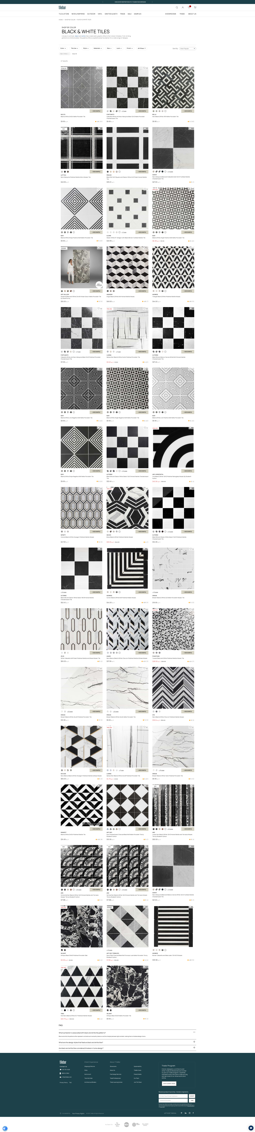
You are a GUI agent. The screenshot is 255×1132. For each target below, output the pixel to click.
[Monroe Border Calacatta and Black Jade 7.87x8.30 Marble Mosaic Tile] (162, 291)
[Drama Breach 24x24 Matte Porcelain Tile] (108, 711)
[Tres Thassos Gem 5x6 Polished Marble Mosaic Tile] (62, 1010)
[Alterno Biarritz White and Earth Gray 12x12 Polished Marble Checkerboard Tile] (153, 531)
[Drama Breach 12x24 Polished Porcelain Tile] (65, 711)
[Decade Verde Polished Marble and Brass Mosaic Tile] (71, 770)
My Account (87, 1074)
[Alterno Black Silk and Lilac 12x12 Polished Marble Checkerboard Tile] (159, 531)
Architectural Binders (90, 1082)
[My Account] (183, 7)
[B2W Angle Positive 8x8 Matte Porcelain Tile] (62, 232)
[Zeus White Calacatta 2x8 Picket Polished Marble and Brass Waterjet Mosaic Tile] (65, 653)
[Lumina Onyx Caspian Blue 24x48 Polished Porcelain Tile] (108, 770)
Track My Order (88, 1078)
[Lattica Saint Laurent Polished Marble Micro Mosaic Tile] (68, 172)
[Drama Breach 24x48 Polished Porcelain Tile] (62, 711)
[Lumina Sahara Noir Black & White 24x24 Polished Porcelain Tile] (114, 352)
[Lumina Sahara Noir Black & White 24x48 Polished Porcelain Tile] (117, 770)
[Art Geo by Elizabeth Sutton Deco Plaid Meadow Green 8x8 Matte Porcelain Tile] (114, 829)
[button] (65, 1113)
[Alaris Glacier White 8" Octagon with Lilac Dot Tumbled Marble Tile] (108, 232)
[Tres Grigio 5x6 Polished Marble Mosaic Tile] (68, 1010)
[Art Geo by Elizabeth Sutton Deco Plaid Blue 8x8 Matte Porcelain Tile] (108, 829)
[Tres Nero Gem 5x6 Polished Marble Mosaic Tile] (65, 1010)
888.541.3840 (65, 1073)
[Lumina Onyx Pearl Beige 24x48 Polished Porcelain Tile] (114, 770)
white (83, 36)
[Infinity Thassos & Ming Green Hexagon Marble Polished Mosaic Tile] (65, 531)
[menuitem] (65, 13)
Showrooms (113, 1066)
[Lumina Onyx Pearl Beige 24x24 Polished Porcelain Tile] (111, 352)
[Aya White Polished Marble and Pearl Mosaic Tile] (159, 711)
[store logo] (62, 7)
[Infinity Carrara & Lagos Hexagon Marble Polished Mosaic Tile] (62, 531)
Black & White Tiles (84, 19)
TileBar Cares (137, 1070)
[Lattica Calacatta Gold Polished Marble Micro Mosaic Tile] (62, 172)
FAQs (85, 1070)
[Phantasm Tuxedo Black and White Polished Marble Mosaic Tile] (156, 653)
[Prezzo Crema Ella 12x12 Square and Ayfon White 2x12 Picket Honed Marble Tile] (111, 172)
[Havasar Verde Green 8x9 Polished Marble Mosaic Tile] (108, 291)
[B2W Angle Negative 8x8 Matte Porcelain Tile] (65, 232)
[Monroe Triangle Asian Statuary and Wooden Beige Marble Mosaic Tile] (156, 291)
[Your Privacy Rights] (5, 1128)
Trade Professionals (115, 1078)
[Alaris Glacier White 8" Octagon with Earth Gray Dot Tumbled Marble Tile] (111, 232)
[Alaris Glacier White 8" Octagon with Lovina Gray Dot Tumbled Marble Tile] (114, 232)
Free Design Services (115, 1074)
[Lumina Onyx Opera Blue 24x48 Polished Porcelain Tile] (111, 770)
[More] (119, 111)
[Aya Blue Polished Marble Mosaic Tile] (153, 711)
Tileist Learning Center (116, 1082)
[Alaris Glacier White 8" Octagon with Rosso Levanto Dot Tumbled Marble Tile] (117, 232)
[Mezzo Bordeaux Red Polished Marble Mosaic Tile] (111, 531)
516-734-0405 (66, 1069)
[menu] (101, 14)
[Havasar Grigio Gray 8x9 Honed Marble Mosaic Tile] (114, 291)
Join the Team (138, 1082)
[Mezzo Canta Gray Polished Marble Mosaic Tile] (117, 531)
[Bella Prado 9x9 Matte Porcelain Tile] (156, 111)
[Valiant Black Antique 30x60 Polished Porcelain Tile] (65, 950)
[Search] (176, 7)
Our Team (136, 1078)
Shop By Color (70, 20)
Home (61, 20)
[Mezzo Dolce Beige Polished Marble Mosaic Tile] (108, 531)
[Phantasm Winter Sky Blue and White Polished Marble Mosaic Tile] (159, 653)
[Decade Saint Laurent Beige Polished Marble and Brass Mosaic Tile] (68, 770)
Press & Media (137, 1074)
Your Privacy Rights (78, 1113)
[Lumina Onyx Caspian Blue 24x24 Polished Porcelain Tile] (108, 352)
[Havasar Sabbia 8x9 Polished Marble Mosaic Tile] (111, 291)
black (77, 36)
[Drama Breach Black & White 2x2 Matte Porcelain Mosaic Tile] (111, 711)
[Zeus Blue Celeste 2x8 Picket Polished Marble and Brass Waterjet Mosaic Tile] (62, 653)
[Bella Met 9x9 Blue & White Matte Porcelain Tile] (159, 111)
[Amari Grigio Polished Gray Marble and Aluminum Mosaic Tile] (111, 653)
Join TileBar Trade (169, 1084)
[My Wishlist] (189, 7)
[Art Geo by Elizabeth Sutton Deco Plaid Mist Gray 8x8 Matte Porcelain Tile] (117, 829)
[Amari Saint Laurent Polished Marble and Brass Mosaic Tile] (117, 653)
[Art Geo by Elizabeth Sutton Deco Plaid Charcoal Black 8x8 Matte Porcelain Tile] (111, 829)
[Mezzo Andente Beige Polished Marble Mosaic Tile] (114, 531)
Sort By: (175, 48)
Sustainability (137, 1066)
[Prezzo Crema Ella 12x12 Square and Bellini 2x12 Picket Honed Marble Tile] (114, 172)
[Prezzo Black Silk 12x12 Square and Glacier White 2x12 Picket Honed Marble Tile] (108, 172)
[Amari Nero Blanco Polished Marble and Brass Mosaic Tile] (114, 653)
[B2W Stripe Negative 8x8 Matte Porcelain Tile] (71, 232)
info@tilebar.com (67, 1077)
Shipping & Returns (89, 1066)
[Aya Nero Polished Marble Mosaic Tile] (156, 711)
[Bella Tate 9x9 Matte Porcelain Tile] (162, 111)
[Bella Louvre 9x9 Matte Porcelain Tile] (153, 111)
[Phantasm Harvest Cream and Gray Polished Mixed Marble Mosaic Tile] (153, 653)
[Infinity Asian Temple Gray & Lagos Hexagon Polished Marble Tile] (68, 531)
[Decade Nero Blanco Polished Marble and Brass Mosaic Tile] (62, 770)
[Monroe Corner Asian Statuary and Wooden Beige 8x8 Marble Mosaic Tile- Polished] (159, 291)
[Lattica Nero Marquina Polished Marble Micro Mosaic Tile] (65, 172)
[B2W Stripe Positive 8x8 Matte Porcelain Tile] (68, 232)
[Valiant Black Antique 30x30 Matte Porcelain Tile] (62, 950)
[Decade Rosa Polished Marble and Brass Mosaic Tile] (65, 770)
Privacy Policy (64, 1082)
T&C (70, 1082)
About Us (112, 1070)
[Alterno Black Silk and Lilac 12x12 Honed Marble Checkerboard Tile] (159, 352)
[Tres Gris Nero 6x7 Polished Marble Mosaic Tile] (71, 1010)
